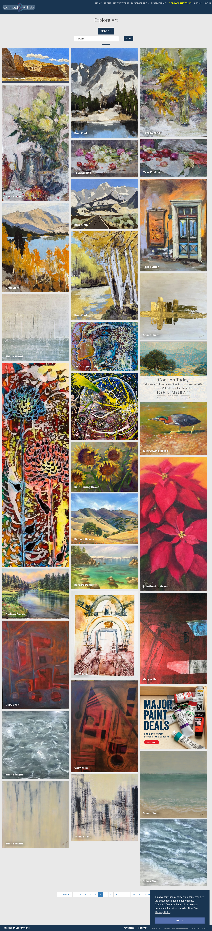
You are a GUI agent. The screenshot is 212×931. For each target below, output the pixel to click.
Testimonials (158, 3)
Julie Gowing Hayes (155, 450)
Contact (143, 928)
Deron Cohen (82, 366)
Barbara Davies (84, 539)
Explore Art (140, 3)
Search (106, 31)
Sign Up (198, 3)
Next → (149, 894)
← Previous (65, 894)
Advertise (129, 928)
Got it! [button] (179, 920)
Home (98, 3)
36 (134, 894)
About (107, 3)
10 (122, 894)
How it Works (121, 3)
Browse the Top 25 (180, 3)
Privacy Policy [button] (163, 912)
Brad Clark (81, 133)
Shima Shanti (151, 335)
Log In (207, 3)
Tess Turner (151, 266)
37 (140, 894)
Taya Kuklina (151, 132)
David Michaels (15, 78)
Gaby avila (81, 674)
